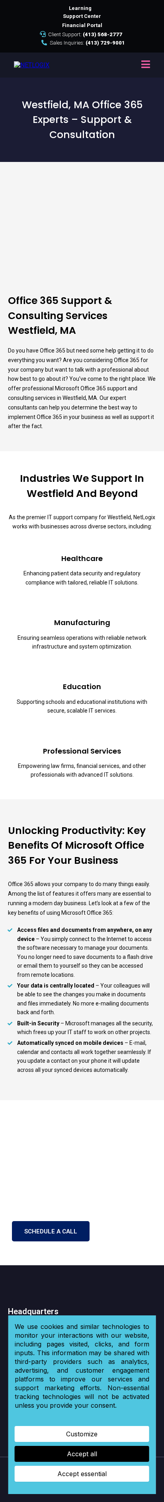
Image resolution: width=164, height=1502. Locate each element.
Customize (82, 1434)
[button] (145, 65)
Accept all (82, 1454)
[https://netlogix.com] (31, 64)
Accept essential (82, 1474)
